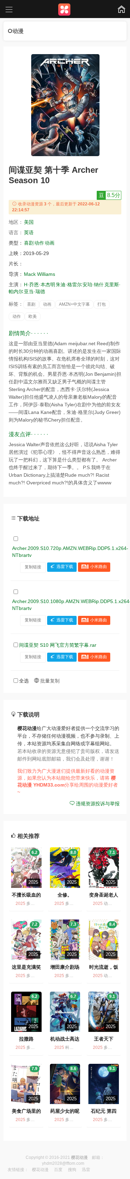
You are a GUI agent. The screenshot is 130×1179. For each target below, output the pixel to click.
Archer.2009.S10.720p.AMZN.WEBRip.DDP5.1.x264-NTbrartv (70, 551)
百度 (58, 1169)
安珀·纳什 (93, 284)
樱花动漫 (40, 1169)
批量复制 (49, 681)
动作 (39, 243)
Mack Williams (39, 274)
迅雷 (86, 1169)
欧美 (32, 316)
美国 (29, 222)
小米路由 (98, 567)
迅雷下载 (65, 567)
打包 (101, 304)
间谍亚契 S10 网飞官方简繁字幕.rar (57, 645)
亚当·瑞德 (34, 291)
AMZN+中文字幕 (74, 304)
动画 (49, 243)
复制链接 (33, 567)
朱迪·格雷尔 (69, 284)
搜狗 (72, 1169)
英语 (29, 232)
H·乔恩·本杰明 (39, 284)
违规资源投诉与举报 (97, 803)
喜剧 (29, 243)
